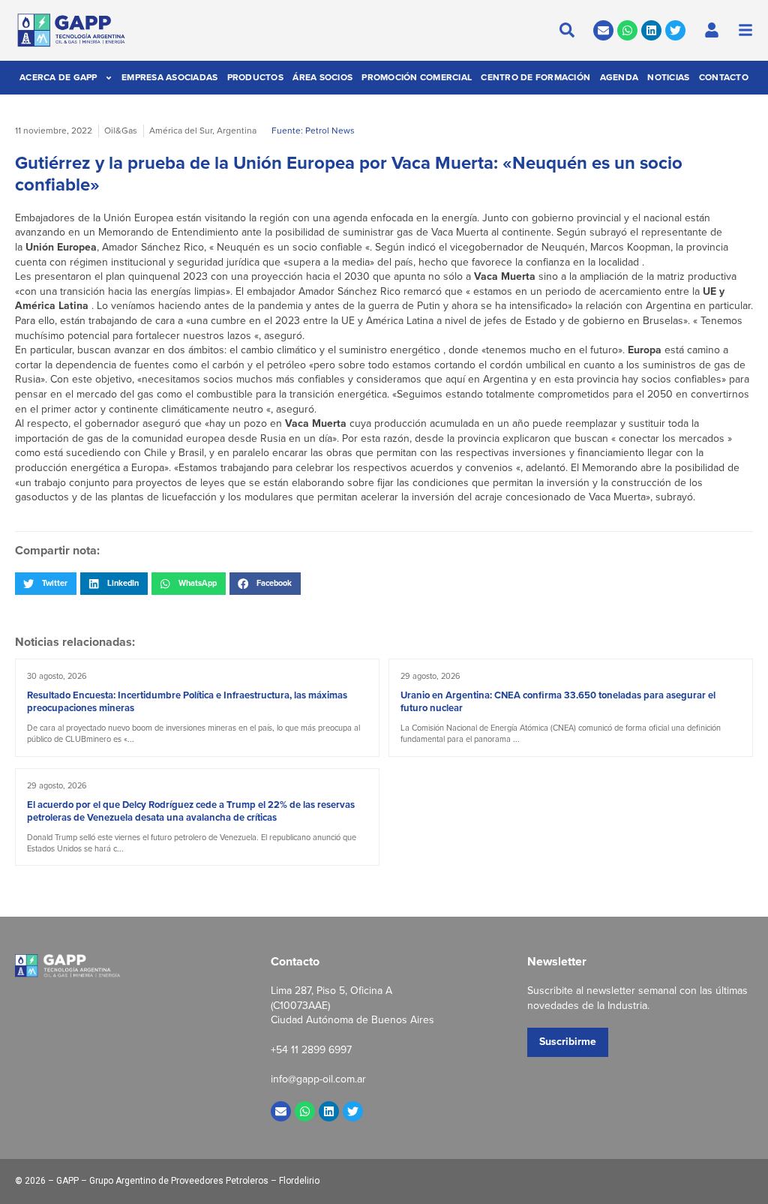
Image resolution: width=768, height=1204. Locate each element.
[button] (45, 583)
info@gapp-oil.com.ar (318, 1079)
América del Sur (180, 130)
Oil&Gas (120, 130)
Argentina (236, 130)
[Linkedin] (651, 30)
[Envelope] (603, 30)
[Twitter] (675, 30)
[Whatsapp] (627, 30)
